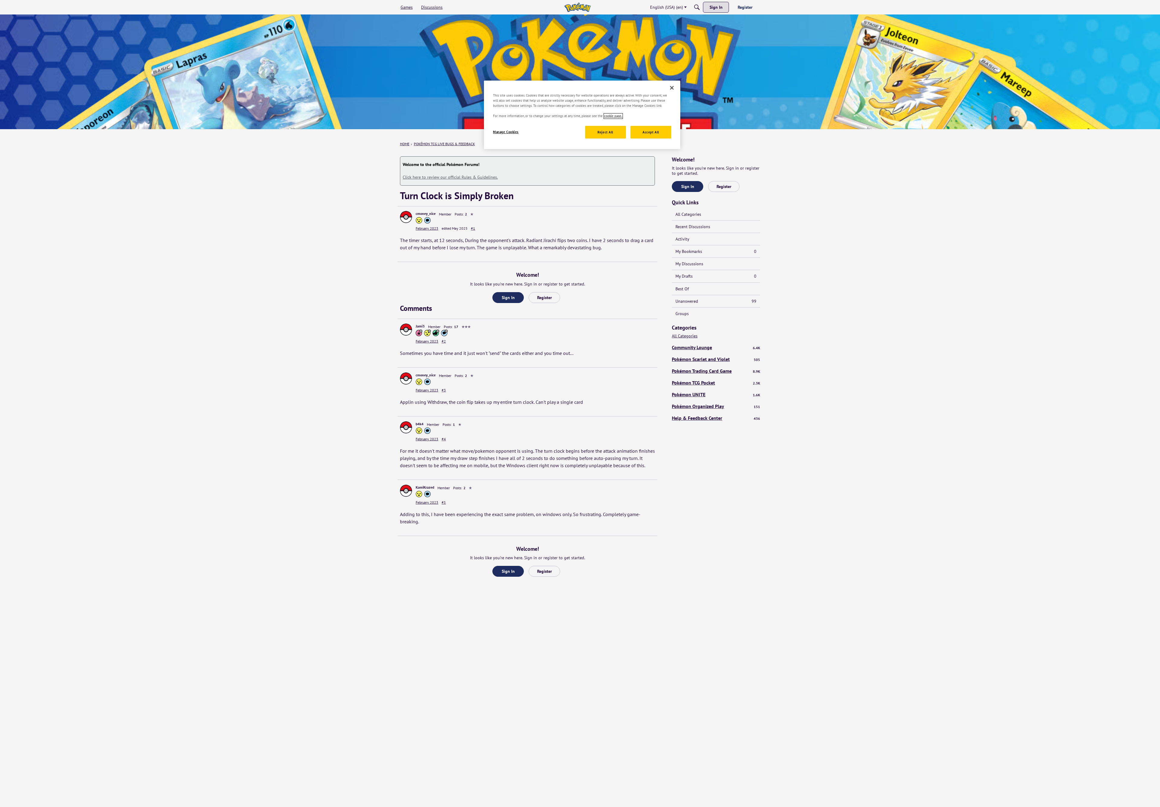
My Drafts (715, 276)
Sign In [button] (508, 297)
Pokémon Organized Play (716, 406)
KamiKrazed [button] (425, 487)
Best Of (682, 289)
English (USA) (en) (666, 7)
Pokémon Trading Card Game (716, 371)
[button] (406, 217)
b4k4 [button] (420, 424)
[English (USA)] (577, 7)
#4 (444, 439)
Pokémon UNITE (716, 394)
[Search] (696, 7)
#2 (444, 341)
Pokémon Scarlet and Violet (716, 359)
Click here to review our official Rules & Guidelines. (450, 177)
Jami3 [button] (420, 326)
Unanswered (715, 301)
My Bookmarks (715, 251)
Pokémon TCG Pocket (716, 383)
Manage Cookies (506, 132)
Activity (682, 239)
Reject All (605, 132)
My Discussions (689, 263)
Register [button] (544, 297)
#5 (444, 502)
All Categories (688, 214)
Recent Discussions (692, 226)
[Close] (671, 87)
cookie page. (613, 116)
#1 (473, 228)
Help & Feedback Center (716, 418)
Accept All (651, 132)
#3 (444, 390)
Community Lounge (716, 347)
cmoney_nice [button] (426, 213)
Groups (682, 313)
